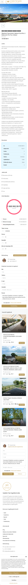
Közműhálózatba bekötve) (9, 181)
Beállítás (14, 580)
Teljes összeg (5, 228)
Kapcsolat (5, 536)
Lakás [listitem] (5, 512)
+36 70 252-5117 (13, 261)
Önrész (3, 234)
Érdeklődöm (14, 306)
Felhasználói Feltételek (16, 302)
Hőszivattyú (5, 178)
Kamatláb (4, 240)
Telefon (3, 275)
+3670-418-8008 (7, 549)
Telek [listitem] (5, 519)
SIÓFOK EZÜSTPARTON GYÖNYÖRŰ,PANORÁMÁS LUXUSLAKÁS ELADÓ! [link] (12, 336)
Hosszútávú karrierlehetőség (9, 540)
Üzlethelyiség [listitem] (6, 521)
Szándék (4, 287)
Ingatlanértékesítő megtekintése (20, 255)
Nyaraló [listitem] (5, 517)
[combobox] (14, 289)
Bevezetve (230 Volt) (7, 175)
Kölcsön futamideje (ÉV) (7, 246)
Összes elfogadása (14, 573)
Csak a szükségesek (14, 576)
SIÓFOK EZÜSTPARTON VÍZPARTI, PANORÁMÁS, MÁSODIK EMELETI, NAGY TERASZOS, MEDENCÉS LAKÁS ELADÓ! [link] (12, 368)
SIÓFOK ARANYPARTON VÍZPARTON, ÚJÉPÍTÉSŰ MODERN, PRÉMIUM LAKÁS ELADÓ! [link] (12, 430)
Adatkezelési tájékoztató (13, 583)
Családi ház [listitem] (6, 514)
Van (4, 191)
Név (2, 269)
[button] (26, 556)
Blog (4, 529)
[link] (14, 324)
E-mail (3, 281)
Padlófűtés (5, 185)
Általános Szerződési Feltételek (9, 531)
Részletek (21, 343)
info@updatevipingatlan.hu (9, 551)
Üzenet (3, 293)
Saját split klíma (6, 188)
